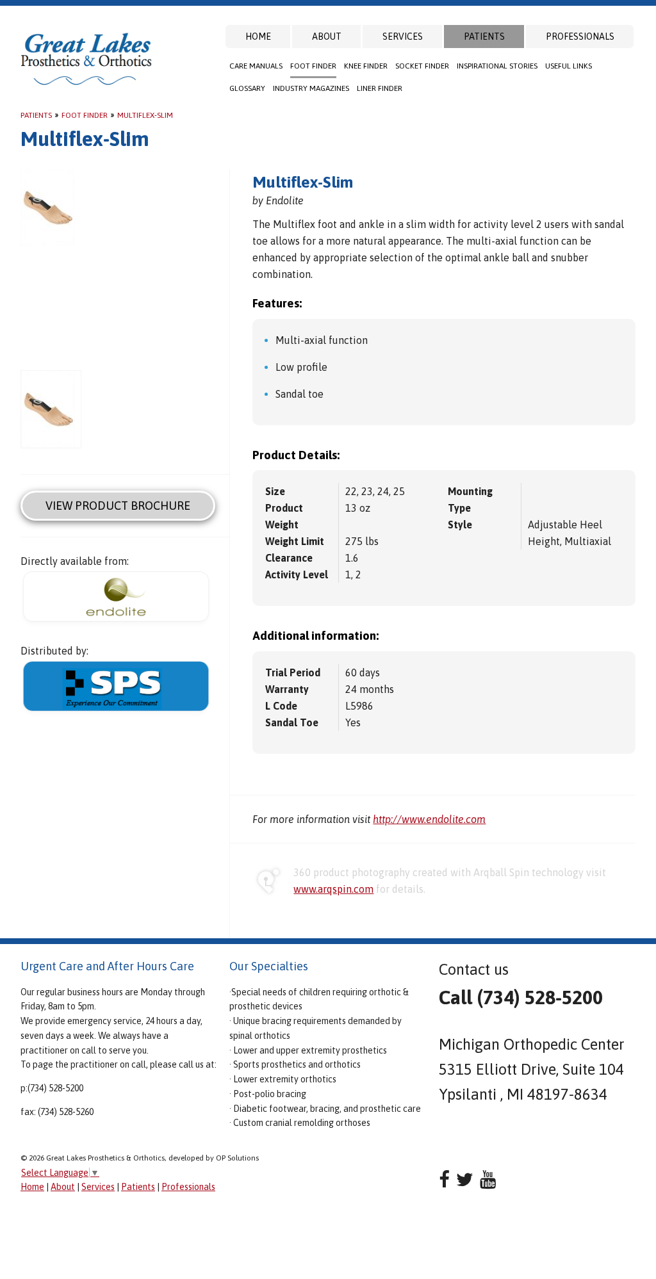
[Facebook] (444, 1179)
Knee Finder (366, 65)
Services (402, 36)
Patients (484, 36)
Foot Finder (313, 65)
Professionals (580, 36)
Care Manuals (256, 65)
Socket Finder (422, 65)
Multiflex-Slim (145, 115)
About (326, 36)
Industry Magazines (311, 88)
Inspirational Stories (497, 65)
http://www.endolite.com (429, 819)
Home (258, 36)
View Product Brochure (117, 505)
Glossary (247, 88)
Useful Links (568, 65)
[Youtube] (488, 1179)
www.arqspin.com (333, 889)
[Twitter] (464, 1179)
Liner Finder (379, 88)
